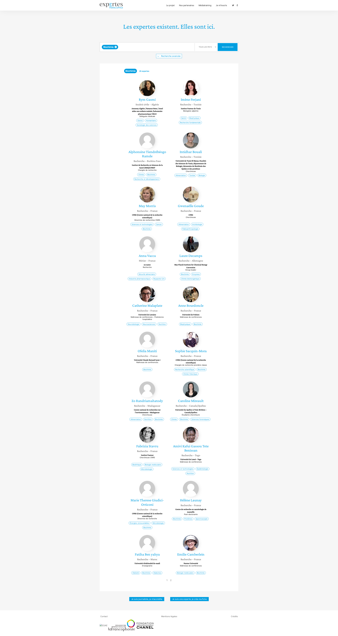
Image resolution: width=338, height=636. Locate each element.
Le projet (170, 5)
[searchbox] (145, 47)
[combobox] (147, 47)
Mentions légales (169, 616)
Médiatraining (205, 5)
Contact (104, 616)
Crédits (234, 616)
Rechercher (227, 47)
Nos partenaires (186, 5)
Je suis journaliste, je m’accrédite (146, 599)
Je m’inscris (221, 5)
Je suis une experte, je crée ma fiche (189, 599)
